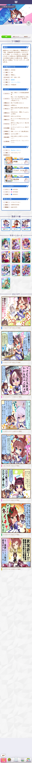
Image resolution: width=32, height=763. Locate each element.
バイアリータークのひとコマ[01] (11, 569)
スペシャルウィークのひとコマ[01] (12, 397)
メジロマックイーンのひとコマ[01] (12, 431)
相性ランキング (16, 36)
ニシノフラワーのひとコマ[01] (11, 500)
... (1, 6)
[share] (29, 23)
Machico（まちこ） (16, 150)
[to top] (29, 755)
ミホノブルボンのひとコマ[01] (11, 465)
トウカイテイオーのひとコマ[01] (11, 328)
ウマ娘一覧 (5, 6)
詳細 (6, 36)
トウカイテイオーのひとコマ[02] (11, 362)
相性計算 (25, 36)
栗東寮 (13, 79)
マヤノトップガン (16, 82)
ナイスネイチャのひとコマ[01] (11, 534)
